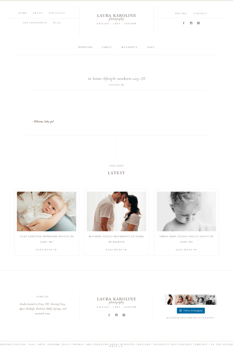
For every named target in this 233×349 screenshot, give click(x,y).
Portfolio (57, 13)
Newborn (85, 47)
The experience (35, 23)
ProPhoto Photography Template (181, 344)
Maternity (129, 47)
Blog (57, 23)
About (38, 13)
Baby (151, 47)
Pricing (181, 13)
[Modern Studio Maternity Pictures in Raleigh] (116, 211)
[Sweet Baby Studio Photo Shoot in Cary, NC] (186, 211)
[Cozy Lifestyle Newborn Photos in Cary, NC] (46, 211)
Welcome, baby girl (44, 121)
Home (23, 13)
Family (107, 47)
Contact (200, 13)
